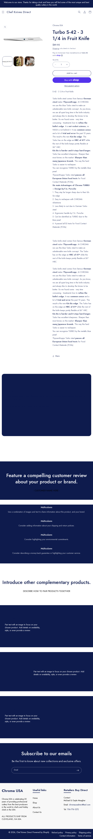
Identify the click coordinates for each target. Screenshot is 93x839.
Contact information (67, 835)
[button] (3, 12)
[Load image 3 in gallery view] (30, 61)
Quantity (55, 60)
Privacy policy (70, 832)
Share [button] (57, 356)
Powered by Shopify (40, 832)
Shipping (56, 48)
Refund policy (57, 832)
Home (35, 798)
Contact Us (37, 812)
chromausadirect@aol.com (79, 804)
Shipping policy (85, 832)
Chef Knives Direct (24, 832)
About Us (36, 807)
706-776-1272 (73, 809)
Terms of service (84, 835)
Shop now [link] (15, 638)
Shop (35, 802)
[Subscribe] (77, 770)
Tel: (65, 809)
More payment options (71, 86)
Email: (66, 804)
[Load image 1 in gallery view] (7, 61)
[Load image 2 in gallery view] (18, 61)
